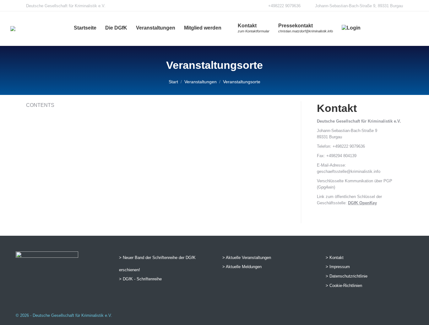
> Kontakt (335, 257)
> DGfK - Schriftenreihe (140, 279)
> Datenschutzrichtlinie (346, 276)
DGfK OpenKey (362, 203)
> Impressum (338, 266)
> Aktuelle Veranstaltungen (246, 257)
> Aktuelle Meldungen (242, 266)
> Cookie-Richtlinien (344, 285)
